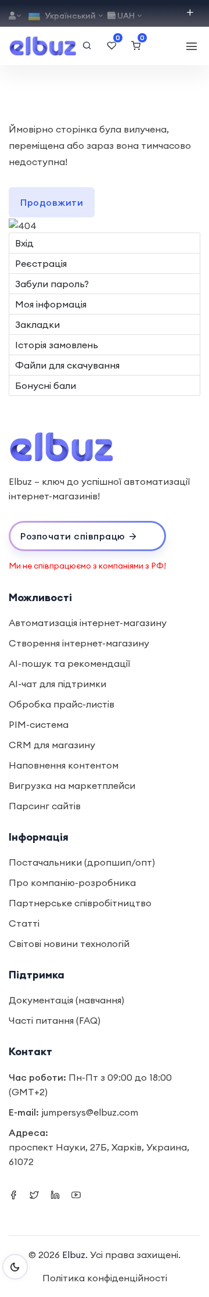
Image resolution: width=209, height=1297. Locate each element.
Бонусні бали (45, 385)
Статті (24, 923)
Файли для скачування (67, 365)
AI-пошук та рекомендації (69, 663)
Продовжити (51, 202)
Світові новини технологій (69, 943)
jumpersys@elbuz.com (89, 1112)
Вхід (24, 243)
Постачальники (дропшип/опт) (82, 862)
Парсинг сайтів (45, 806)
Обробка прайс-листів (61, 704)
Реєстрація (41, 263)
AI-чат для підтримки (57, 683)
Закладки (37, 324)
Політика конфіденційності (104, 1278)
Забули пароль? (52, 284)
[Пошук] (87, 46)
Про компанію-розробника (72, 882)
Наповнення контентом (63, 765)
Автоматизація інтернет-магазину (88, 622)
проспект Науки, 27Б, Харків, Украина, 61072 (99, 1154)
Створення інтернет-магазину (79, 643)
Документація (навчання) (66, 1000)
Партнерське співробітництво (80, 903)
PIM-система (39, 724)
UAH (126, 15)
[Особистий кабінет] (16, 16)
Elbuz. (75, 1254)
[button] (87, 536)
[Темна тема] (15, 1266)
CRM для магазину (52, 745)
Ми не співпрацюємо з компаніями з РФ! (87, 565)
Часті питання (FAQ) (54, 1020)
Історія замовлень (56, 345)
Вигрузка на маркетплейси (72, 785)
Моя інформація (51, 304)
